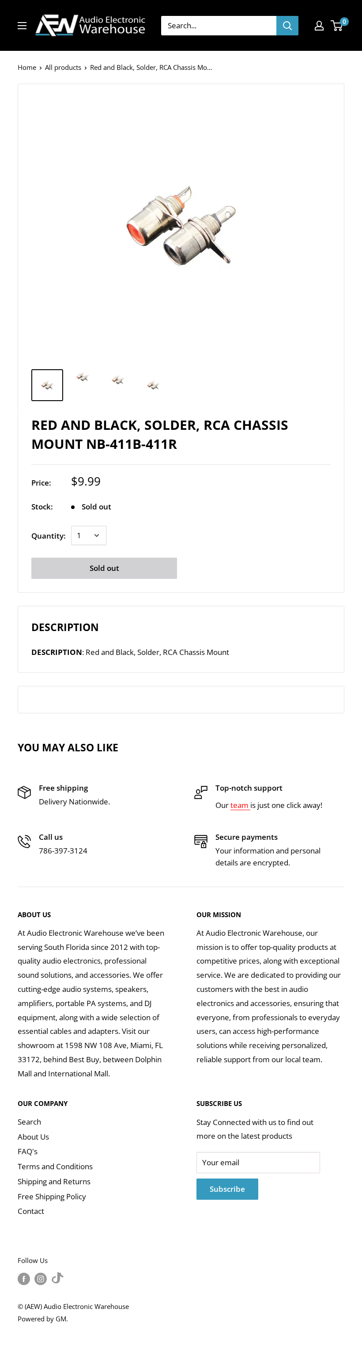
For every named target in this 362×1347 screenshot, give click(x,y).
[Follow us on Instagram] (40, 1278)
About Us (33, 1137)
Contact (31, 1211)
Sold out (104, 568)
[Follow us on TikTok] (57, 1278)
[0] (337, 25)
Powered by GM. (43, 1318)
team (240, 805)
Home (27, 67)
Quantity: (48, 536)
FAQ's (28, 1151)
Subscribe (227, 1189)
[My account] (319, 26)
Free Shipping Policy (52, 1196)
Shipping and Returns (54, 1181)
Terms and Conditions (55, 1166)
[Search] (287, 25)
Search (29, 1122)
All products (63, 67)
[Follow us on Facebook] (24, 1278)
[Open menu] (22, 25)
